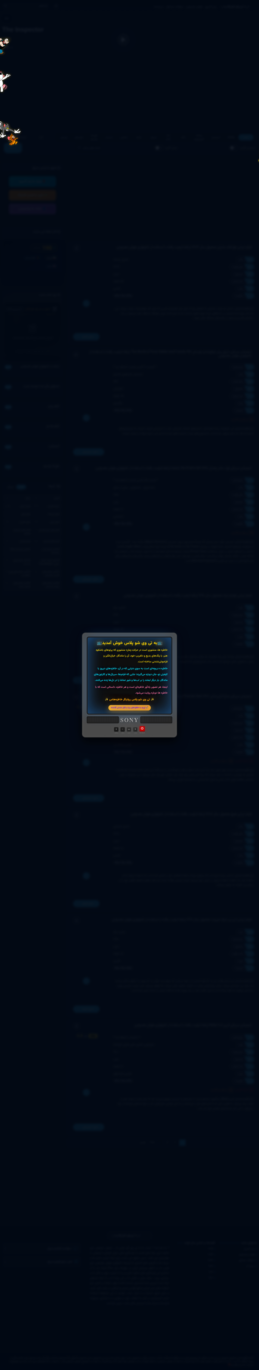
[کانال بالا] (129, 729)
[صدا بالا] (116, 729)
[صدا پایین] (123, 729)
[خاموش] (142, 728)
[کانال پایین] (135, 729)
